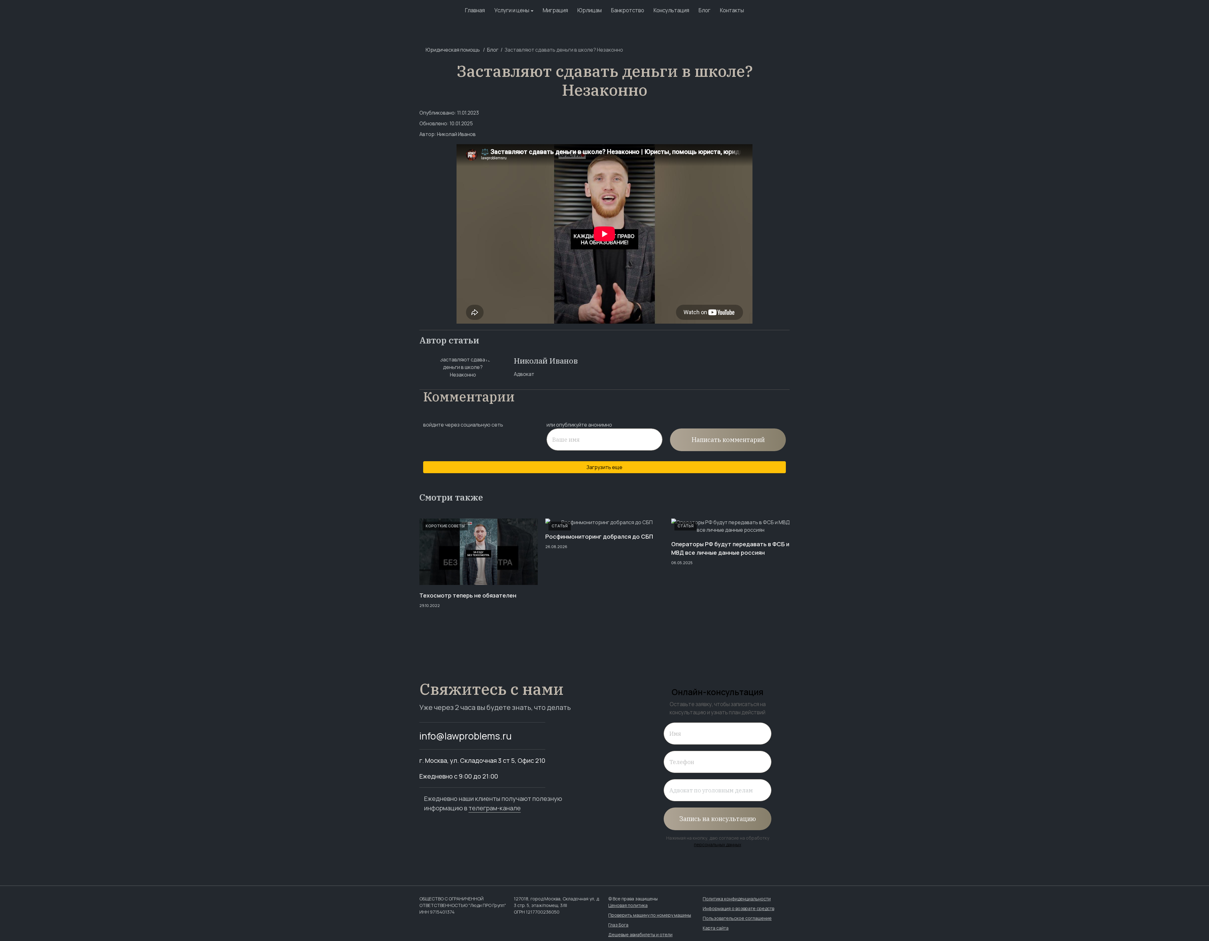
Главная (475, 10)
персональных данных (717, 844)
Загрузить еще (604, 467)
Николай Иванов (456, 134)
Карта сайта (716, 928)
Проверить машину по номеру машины (649, 915)
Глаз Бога (618, 925)
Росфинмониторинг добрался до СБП (599, 536)
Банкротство (627, 10)
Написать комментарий (728, 439)
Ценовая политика (628, 905)
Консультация (671, 10)
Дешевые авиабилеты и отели (640, 935)
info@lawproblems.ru (465, 735)
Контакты (732, 10)
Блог (705, 10)
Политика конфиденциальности (737, 899)
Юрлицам (589, 10)
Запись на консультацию (717, 818)
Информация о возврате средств (738, 908)
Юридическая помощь (453, 49)
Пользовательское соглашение (737, 918)
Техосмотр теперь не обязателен (467, 595)
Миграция (555, 10)
